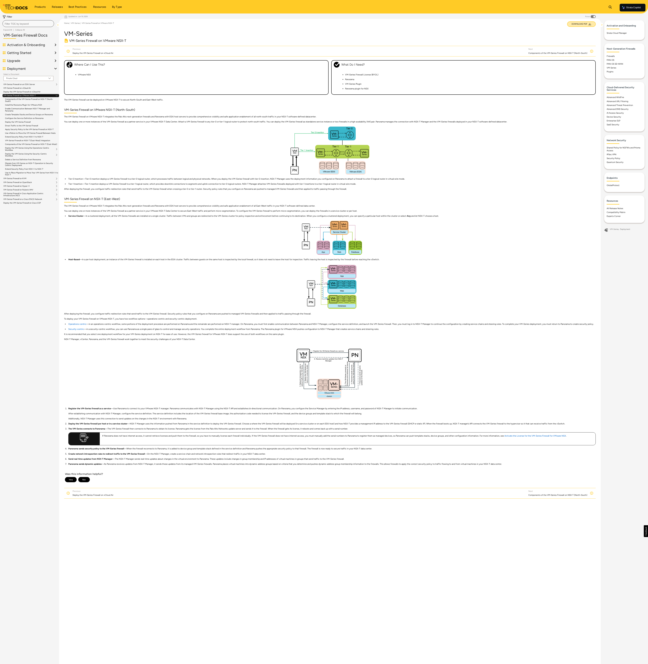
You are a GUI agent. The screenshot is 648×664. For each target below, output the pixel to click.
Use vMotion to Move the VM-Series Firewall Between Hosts (30, 133)
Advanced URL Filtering (617, 101)
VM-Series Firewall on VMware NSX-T (19, 96)
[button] (646, 531)
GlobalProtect (613, 185)
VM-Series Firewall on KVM (14, 179)
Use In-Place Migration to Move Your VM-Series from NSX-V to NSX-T (31, 174)
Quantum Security (615, 162)
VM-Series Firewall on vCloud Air (17, 88)
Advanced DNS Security (617, 109)
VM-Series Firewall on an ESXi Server (19, 84)
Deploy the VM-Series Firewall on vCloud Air (21, 92)
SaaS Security (613, 124)
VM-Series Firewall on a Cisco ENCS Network (22, 199)
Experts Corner (614, 216)
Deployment (625, 229)
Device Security (614, 117)
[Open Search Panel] (610, 8)
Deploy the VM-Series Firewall (18, 122)
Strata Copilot (633, 7)
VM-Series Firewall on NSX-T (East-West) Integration (27, 140)
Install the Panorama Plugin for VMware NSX (23, 105)
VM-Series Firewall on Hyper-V (16, 186)
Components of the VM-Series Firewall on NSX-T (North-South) (29, 100)
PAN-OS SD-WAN (615, 64)
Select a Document (11, 74)
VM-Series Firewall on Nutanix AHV (18, 190)
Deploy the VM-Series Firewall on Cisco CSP (22, 203)
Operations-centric (77, 324)
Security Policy (613, 158)
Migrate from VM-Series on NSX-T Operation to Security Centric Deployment (29, 164)
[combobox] (28, 23)
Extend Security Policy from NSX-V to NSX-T (24, 137)
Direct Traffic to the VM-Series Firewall (21, 126)
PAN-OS (610, 60)
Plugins (610, 71)
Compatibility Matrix (616, 212)
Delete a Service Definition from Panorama (23, 159)
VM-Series (75, 23)
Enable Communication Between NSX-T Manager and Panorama (27, 110)
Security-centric (76, 329)
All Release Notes (615, 208)
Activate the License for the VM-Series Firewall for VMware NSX (535, 436)
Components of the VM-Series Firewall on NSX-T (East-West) (31, 144)
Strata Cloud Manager (617, 33)
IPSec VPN (611, 154)
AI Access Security (615, 113)
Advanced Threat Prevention (620, 105)
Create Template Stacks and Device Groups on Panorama (29, 114)
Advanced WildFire (615, 97)
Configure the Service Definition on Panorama (24, 118)
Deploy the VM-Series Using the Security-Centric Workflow (26, 155)
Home (66, 23)
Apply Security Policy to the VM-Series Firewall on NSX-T (29, 129)
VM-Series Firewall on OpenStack (17, 182)
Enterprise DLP (613, 121)
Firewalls (611, 56)
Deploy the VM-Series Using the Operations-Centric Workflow (27, 149)
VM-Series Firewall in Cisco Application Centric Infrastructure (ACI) (23, 195)
